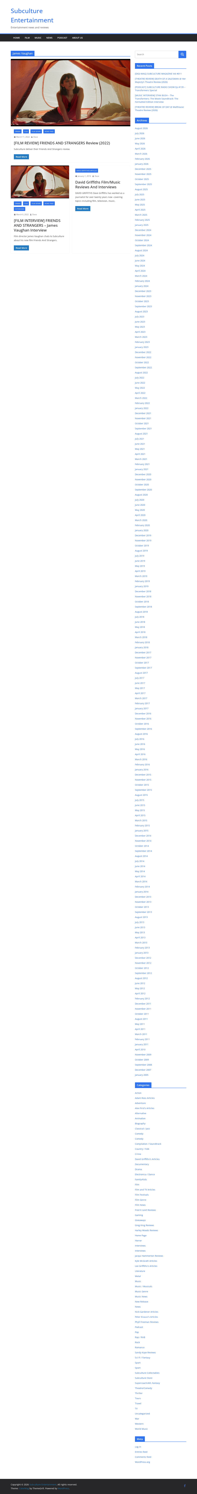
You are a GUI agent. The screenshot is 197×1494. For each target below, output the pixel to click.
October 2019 (142, 545)
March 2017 (141, 698)
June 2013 (140, 927)
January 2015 (141, 830)
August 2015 (141, 794)
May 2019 (140, 565)
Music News (141, 1296)
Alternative (140, 1113)
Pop (137, 1332)
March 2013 (141, 942)
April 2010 (140, 1049)
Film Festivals (142, 1194)
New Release (141, 1301)
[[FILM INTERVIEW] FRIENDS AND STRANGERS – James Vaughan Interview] (40, 181)
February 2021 (142, 464)
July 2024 (139, 255)
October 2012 (142, 968)
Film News (140, 1204)
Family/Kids (141, 1179)
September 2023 (143, 306)
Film (27, 37)
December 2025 (143, 168)
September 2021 (143, 428)
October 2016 (142, 723)
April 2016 (140, 754)
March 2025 (141, 214)
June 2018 (140, 621)
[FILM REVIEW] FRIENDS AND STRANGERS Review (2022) (62, 142)
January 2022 (141, 408)
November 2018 (143, 596)
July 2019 (139, 555)
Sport (138, 1362)
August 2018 (141, 611)
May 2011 (140, 1024)
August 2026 (141, 128)
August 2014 (141, 856)
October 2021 (142, 423)
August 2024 (141, 250)
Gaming (139, 1215)
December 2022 (143, 352)
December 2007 (143, 1069)
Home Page (49, 131)
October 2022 (142, 362)
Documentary (142, 1164)
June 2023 (140, 321)
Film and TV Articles (145, 1189)
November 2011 (143, 1008)
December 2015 (143, 774)
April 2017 (140, 693)
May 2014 (140, 871)
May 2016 (140, 749)
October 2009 (142, 1059)
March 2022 (141, 398)
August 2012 (141, 978)
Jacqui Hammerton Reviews (149, 1255)
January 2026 (141, 163)
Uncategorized (142, 1413)
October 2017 (142, 662)
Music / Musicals (143, 1286)
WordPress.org (142, 1462)
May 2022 (140, 387)
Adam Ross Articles (145, 1098)
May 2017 (140, 688)
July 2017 (139, 677)
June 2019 (140, 560)
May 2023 (140, 326)
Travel (138, 1403)
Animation (140, 1118)
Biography (140, 1123)
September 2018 (143, 606)
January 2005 (141, 1074)
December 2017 (143, 652)
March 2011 (141, 1034)
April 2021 (140, 454)
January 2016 (141, 769)
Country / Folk (142, 1148)
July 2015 (139, 800)
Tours (138, 1398)
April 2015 (140, 815)
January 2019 (141, 586)
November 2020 (143, 479)
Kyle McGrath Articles (146, 1260)
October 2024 (142, 240)
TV (136, 1408)
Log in (138, 1446)
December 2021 (143, 413)
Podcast (62, 37)
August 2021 (141, 433)
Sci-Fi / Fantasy (142, 1357)
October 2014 (142, 845)
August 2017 (141, 672)
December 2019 (143, 535)
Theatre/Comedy (143, 1388)
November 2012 (143, 962)
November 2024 (143, 235)
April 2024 (140, 270)
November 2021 (143, 418)
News (49, 37)
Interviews (19, 209)
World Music (141, 1428)
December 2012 (143, 957)
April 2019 (140, 571)
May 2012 (140, 988)
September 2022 (143, 367)
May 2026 (140, 143)
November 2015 (143, 779)
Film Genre (36, 131)
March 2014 (141, 881)
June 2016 (140, 744)
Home (16, 37)
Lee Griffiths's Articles (146, 1266)
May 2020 (140, 509)
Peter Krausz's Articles (146, 1316)
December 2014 (143, 835)
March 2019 (141, 576)
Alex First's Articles (144, 1108)
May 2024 (140, 265)
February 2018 (142, 642)
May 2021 (140, 448)
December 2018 (143, 591)
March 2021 (141, 459)
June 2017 (140, 683)
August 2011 (141, 1018)
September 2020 (143, 489)
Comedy (139, 1133)
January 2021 (141, 469)
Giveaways (140, 1220)
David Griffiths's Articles (86, 170)
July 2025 (139, 194)
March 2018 (141, 637)
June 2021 (140, 443)
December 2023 (143, 291)
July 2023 (139, 316)
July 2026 (139, 133)
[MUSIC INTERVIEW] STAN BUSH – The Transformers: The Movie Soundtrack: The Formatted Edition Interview (156, 98)
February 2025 (142, 219)
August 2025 (141, 189)
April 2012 (140, 993)
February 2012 (142, 998)
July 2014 (139, 861)
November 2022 (143, 357)
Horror (138, 1240)
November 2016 (143, 718)
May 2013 (140, 932)
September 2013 (143, 912)
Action (138, 1092)
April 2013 (140, 937)
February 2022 (142, 403)
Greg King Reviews (144, 1225)
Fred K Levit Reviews (145, 1210)
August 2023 (141, 311)
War (137, 1418)
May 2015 (140, 810)
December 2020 (143, 474)
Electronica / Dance (145, 1174)
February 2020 (142, 525)
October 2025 (142, 179)
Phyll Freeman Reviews (147, 1321)
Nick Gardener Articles (146, 1311)
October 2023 (142, 301)
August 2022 (141, 372)
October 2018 (142, 601)
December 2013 (143, 896)
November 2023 (143, 296)
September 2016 (143, 728)
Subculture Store (143, 1377)
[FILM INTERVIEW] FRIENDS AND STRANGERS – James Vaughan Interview (37, 225)
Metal (138, 1276)
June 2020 (140, 504)
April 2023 (140, 331)
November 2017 (143, 657)
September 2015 (143, 789)
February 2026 (142, 158)
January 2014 (141, 891)
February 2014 (142, 886)
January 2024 (141, 286)
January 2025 (141, 224)
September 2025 (143, 184)
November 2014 (143, 840)
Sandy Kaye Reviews (145, 1352)
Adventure (140, 1103)
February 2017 (142, 703)
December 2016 (143, 713)
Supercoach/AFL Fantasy (147, 1383)
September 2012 (143, 973)
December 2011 (143, 1003)
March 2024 (141, 275)
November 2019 (143, 540)
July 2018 (139, 616)
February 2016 (142, 764)
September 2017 (143, 667)
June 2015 (140, 805)
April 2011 (140, 1029)
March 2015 (141, 820)
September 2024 (143, 245)
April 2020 (140, 515)
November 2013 (143, 901)
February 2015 (142, 825)
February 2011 (142, 1039)
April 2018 (140, 632)
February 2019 (142, 581)
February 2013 (142, 947)
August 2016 (141, 733)
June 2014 (140, 866)
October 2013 (142, 906)
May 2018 (140, 627)
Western (139, 1423)
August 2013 (141, 917)
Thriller (139, 1393)
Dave (35, 137)
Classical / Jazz (142, 1128)
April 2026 (140, 148)
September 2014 (143, 850)
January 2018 (141, 647)
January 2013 (141, 952)
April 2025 (140, 209)
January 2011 (141, 1044)
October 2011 (142, 1013)
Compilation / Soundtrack (148, 1143)
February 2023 (142, 342)
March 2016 (141, 759)
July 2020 (139, 499)
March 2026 (141, 153)
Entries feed (141, 1451)
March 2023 (141, 336)
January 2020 (141, 530)
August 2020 (141, 494)
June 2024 (140, 260)
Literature (140, 1271)
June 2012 (140, 983)
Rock (137, 1342)
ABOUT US (77, 37)
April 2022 (140, 392)
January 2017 (141, 708)
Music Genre (141, 1291)
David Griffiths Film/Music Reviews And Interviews (97, 184)
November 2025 (143, 174)
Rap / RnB (140, 1337)
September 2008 (143, 1064)
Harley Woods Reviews (146, 1230)
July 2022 (139, 377)
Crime (138, 1154)
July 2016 (139, 739)
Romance (140, 1347)
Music (38, 37)
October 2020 (142, 484)
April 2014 (140, 876)
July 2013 (139, 922)
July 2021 (139, 438)
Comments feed (143, 1456)
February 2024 (142, 280)
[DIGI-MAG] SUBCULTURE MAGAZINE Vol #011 (158, 73)
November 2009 (143, 1054)
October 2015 (142, 784)
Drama (17, 131)
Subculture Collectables (147, 1372)
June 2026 (140, 138)
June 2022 (140, 382)
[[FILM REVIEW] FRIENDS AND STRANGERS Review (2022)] (70, 92)
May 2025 (140, 204)
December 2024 (143, 230)
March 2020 (141, 520)
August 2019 (141, 550)
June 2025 (140, 199)
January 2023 (141, 347)
